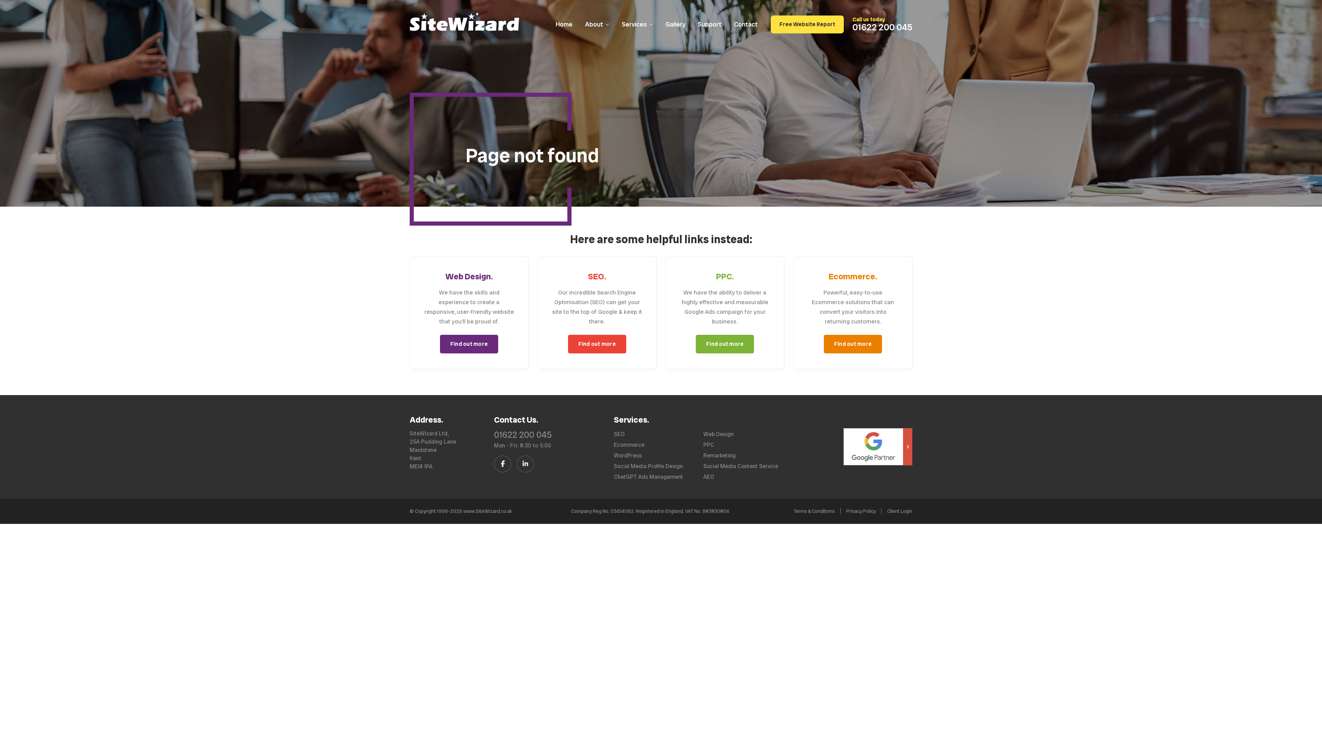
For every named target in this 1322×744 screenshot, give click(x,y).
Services (634, 24)
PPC (708, 445)
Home (564, 24)
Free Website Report (807, 24)
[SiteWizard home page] (464, 22)
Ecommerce (629, 445)
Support (710, 24)
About (594, 24)
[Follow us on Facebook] (502, 464)
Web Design (718, 434)
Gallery (675, 24)
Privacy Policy (861, 511)
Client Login (899, 511)
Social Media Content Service (740, 466)
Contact (746, 24)
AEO (708, 477)
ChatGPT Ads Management (648, 477)
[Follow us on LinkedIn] (525, 464)
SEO (619, 434)
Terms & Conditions (814, 511)
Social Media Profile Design (648, 466)
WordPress (628, 455)
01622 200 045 (523, 435)
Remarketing (719, 455)
